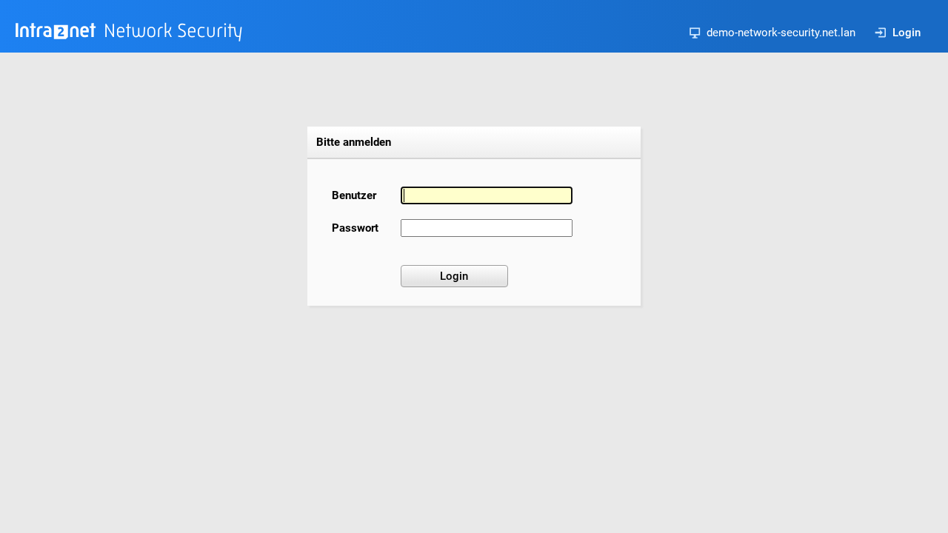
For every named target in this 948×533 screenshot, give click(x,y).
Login (906, 32)
